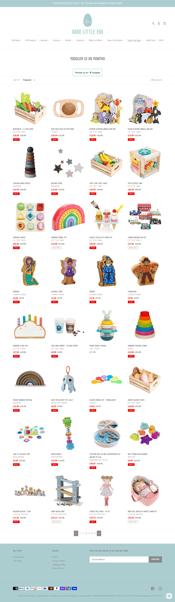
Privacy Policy (58, 561)
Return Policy (58, 568)
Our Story (17, 561)
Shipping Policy (59, 564)
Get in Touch (18, 557)
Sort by (16, 80)
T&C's (55, 557)
